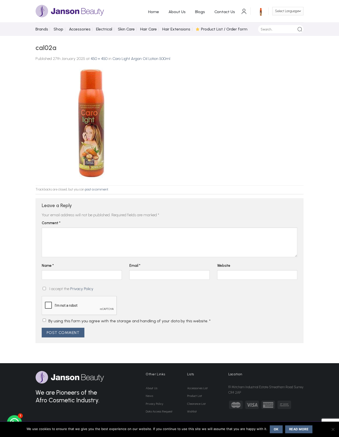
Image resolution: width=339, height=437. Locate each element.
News (149, 396)
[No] (332, 431)
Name (48, 265)
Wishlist (192, 411)
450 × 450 (99, 58)
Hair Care (148, 29)
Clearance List (196, 404)
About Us (177, 11)
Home (153, 11)
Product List (194, 396)
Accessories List (197, 388)
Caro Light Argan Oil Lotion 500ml (141, 58)
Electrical (104, 29)
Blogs (200, 11)
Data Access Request (159, 411)
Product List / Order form (224, 29)
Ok (276, 429)
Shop (58, 29)
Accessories (80, 29)
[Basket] (259, 11)
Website (223, 265)
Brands (41, 29)
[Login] (244, 11)
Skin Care (126, 29)
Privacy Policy (81, 288)
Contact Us (224, 11)
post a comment (96, 189)
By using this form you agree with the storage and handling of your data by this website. (129, 321)
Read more (298, 429)
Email (134, 265)
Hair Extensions (176, 29)
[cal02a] (91, 123)
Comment (51, 223)
